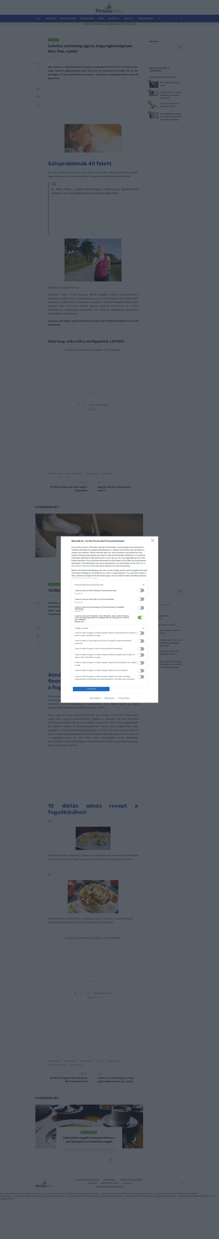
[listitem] (109, 584)
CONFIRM (91, 689)
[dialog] (109, 619)
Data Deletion (95, 698)
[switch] (141, 590)
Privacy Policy (123, 698)
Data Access (109, 698)
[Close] (153, 541)
